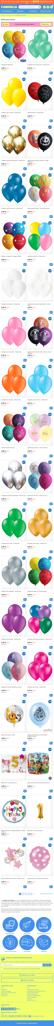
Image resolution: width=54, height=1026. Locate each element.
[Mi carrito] (51, 7)
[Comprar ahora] (25, 73)
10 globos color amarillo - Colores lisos (11, 112)
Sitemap (29, 998)
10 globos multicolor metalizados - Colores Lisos (39, 639)
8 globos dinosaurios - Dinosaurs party (37, 591)
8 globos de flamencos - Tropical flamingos (38, 208)
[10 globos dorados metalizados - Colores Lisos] (14, 141)
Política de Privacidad (33, 992)
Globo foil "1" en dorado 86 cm (35, 830)
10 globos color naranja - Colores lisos (11, 399)
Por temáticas (7, 11)
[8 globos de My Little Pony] (14, 429)
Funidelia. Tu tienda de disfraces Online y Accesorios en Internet (9, 7)
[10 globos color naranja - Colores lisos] (14, 381)
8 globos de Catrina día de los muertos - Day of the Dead (39, 352)
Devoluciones (4, 994)
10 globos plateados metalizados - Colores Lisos (13, 495)
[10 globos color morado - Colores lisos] (14, 620)
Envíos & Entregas (6, 991)
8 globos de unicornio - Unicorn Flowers (37, 447)
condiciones (24, 968)
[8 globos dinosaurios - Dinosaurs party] (40, 572)
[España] (2, 1009)
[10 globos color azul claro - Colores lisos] (40, 381)
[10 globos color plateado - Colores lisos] (14, 572)
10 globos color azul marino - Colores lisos (11, 208)
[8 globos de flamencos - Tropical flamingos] (40, 189)
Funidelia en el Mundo (33, 989)
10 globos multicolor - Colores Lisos (36, 256)
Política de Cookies (32, 994)
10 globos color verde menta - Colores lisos (38, 64)
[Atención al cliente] (47, 7)
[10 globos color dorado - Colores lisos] (40, 524)
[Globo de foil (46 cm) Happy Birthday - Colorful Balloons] (14, 812)
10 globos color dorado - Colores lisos (36, 543)
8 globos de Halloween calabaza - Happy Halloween (37, 161)
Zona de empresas (32, 997)
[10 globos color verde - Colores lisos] (14, 524)
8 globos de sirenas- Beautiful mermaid (11, 687)
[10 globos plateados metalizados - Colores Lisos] (14, 476)
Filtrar (6, 24)
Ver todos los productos (46, 893)
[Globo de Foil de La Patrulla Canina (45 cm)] (40, 764)
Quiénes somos (31, 1000)
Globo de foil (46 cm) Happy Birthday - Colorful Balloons (13, 831)
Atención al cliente (28, 975)
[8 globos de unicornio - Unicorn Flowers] (40, 429)
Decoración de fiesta (11, 15)
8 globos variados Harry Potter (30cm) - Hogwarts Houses (37, 735)
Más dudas (4, 995)
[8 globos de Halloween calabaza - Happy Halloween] (40, 141)
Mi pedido (3, 989)
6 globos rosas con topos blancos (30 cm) (37, 878)
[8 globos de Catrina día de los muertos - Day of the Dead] (40, 333)
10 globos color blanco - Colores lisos (10, 304)
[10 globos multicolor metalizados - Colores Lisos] (40, 620)
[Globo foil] (14, 764)
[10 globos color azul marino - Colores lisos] (14, 189)
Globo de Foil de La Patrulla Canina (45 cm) (38, 782)
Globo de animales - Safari (8, 735)
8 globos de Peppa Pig (7, 64)
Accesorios (33, 11)
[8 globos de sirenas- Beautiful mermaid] (14, 668)
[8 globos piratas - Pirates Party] (40, 93)
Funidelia (3, 15)
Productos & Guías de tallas (8, 992)
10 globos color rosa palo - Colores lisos (11, 352)
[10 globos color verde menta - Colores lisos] (40, 46)
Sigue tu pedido (28, 980)
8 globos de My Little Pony (8, 447)
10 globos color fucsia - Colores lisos (36, 687)
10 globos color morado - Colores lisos (11, 639)
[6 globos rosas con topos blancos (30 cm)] (40, 859)
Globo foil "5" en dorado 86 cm (9, 782)
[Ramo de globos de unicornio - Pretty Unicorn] (14, 859)
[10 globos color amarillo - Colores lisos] (14, 93)
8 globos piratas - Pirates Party (35, 112)
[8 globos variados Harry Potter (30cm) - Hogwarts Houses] (40, 716)
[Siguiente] (34, 894)
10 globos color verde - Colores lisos (10, 543)
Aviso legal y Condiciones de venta (36, 991)
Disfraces (20, 11)
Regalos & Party (45, 11)
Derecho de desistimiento (34, 995)
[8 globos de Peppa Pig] (14, 46)
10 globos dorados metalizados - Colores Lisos (13, 160)
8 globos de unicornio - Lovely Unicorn (37, 495)
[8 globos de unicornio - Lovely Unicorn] (40, 476)
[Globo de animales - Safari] (14, 716)
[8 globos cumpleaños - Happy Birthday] (14, 237)
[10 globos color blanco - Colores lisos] (14, 285)
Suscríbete (47, 965)
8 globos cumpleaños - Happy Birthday (11, 256)
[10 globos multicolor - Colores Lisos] (40, 237)
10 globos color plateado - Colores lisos (11, 591)
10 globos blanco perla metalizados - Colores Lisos (38, 304)
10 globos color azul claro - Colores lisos (37, 399)
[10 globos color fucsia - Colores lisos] (40, 668)
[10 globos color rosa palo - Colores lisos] (14, 333)
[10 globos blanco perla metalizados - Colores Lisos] (40, 285)
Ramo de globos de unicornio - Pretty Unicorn (13, 878)
